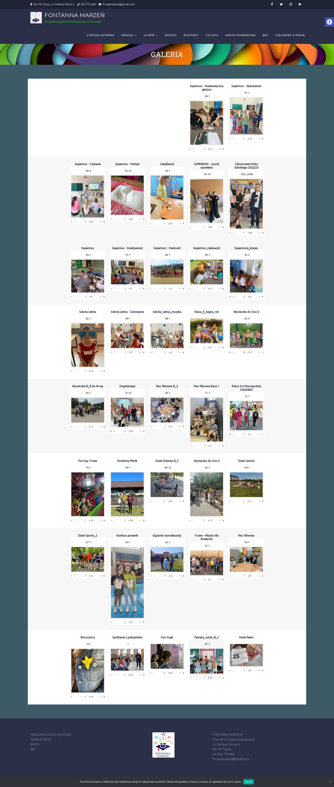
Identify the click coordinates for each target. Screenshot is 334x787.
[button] (329, 21)
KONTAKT (191, 35)
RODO (35, 744)
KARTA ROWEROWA (240, 35)
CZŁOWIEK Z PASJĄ (290, 35)
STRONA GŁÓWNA (100, 35)
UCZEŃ (149, 35)
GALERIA (212, 35)
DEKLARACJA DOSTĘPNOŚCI (50, 734)
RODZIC (171, 35)
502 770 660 (88, 4)
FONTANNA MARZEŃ (74, 15)
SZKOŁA (127, 35)
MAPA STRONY (41, 739)
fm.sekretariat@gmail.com (118, 4)
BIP (265, 35)
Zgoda (248, 781)
